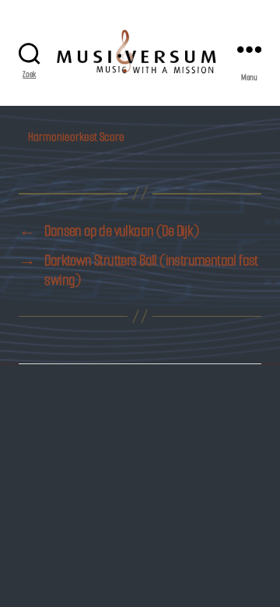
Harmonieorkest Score (76, 136)
